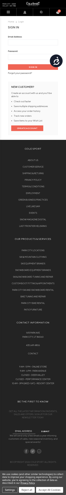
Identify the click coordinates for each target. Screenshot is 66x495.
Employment (33, 193)
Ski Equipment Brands (33, 263)
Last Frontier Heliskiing (33, 226)
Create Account (27, 128)
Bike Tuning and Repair (33, 296)
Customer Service (33, 167)
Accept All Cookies (50, 490)
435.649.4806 (33, 345)
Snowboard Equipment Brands (33, 270)
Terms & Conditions (33, 186)
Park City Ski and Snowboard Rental (33, 290)
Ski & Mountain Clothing (33, 257)
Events (33, 213)
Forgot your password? (20, 73)
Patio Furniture (33, 310)
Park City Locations (33, 250)
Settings (10, 490)
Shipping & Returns (33, 173)
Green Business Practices (33, 200)
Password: (13, 51)
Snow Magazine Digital (33, 219)
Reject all (26, 490)
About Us (33, 160)
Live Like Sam (33, 206)
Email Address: (15, 36)
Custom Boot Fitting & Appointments (33, 283)
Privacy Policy (33, 180)
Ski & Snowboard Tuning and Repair (33, 277)
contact (33, 353)
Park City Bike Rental (33, 303)
